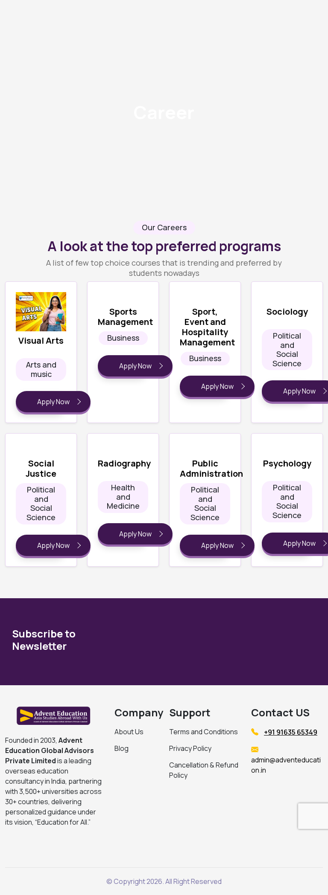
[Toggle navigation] (268, 18)
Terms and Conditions (203, 731)
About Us (129, 731)
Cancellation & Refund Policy (203, 770)
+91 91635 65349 (290, 732)
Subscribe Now (264, 641)
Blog (121, 748)
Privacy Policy (190, 748)
